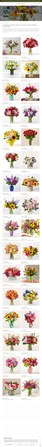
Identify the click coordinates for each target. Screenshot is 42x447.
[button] (2, 4)
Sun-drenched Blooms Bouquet (9, 331)
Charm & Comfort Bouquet (26, 399)
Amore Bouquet (6, 376)
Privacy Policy (35, 441)
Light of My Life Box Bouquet (8, 285)
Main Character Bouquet (26, 331)
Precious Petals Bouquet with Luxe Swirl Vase (11, 240)
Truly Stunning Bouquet (7, 126)
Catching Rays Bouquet (7, 217)
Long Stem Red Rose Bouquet (27, 149)
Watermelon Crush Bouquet (26, 376)
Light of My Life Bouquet (26, 422)
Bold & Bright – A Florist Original (27, 240)
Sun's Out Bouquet (25, 194)
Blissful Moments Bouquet (26, 217)
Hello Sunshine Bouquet (26, 80)
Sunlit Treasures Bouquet (26, 285)
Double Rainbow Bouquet (7, 103)
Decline (32, 444)
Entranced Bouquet (6, 308)
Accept (20, 444)
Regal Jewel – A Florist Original (27, 103)
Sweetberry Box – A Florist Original (9, 422)
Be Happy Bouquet (6, 149)
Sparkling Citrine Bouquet (26, 308)
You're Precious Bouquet (26, 58)
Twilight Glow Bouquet (7, 194)
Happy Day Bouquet (6, 80)
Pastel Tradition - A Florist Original (9, 58)
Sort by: (22, 35)
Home (4, 22)
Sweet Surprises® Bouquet (8, 399)
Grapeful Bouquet (24, 126)
